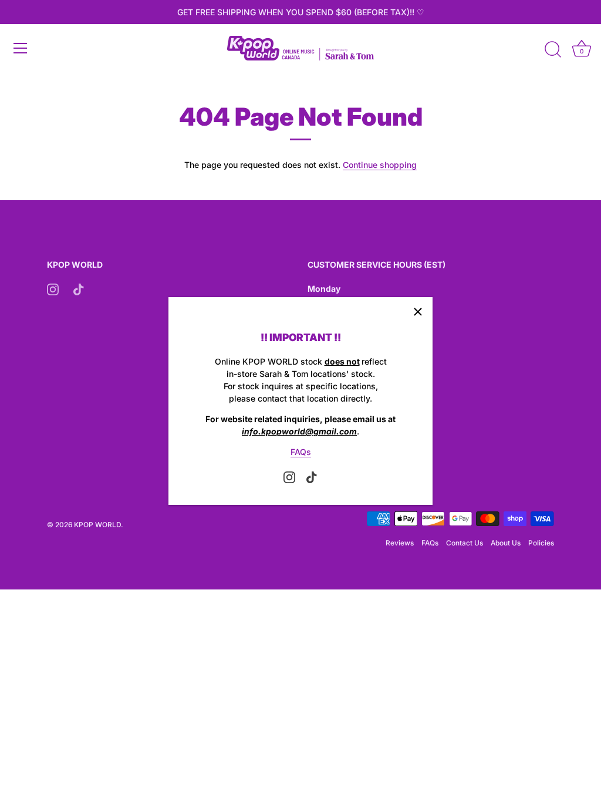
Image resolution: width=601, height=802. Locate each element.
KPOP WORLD (97, 524)
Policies (541, 542)
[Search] (553, 50)
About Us (506, 542)
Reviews (400, 542)
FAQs (301, 452)
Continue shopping (380, 165)
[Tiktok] (312, 476)
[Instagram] (289, 476)
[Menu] (20, 48)
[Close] (418, 312)
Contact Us (464, 542)
